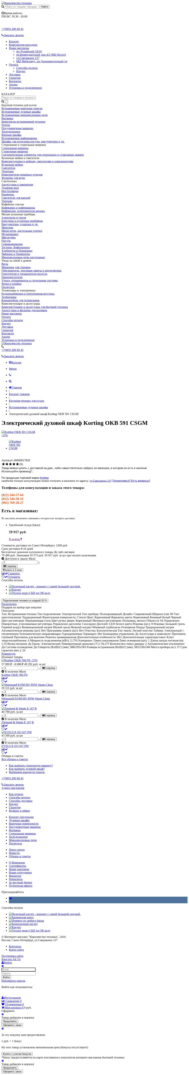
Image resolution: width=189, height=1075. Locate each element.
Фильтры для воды (13, 177)
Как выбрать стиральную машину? (31, 765)
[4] (14, 464)
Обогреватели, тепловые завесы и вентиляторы (31, 270)
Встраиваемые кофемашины (19, 138)
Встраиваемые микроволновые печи (24, 115)
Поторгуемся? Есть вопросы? (131, 480)
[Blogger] (19, 994)
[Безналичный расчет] (23, 924)
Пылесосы (8, 287)
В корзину (10, 566)
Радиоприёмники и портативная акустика (27, 293)
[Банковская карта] (21, 917)
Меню (13, 368)
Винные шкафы (11, 134)
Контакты (15, 81)
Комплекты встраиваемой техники (23, 121)
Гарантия (14, 77)
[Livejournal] (4, 994)
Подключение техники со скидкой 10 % (25, 600)
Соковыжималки (12, 244)
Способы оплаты (27, 67)
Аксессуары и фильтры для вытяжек (24, 310)
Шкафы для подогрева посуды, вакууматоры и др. (33, 141)
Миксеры (7, 227)
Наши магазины (19, 48)
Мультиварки (9, 234)
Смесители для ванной (15, 197)
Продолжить (10, 1021)
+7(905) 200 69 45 (12, 29)
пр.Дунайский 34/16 (29, 51)
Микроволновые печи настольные (23, 257)
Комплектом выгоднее (23, 44)
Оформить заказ (12, 1025)
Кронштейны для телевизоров (20, 300)
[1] (3, 464)
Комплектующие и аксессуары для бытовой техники (34, 307)
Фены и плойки (11, 283)
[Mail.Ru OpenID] (9, 994)
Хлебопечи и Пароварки (16, 250)
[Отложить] (4, 681)
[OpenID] (24, 994)
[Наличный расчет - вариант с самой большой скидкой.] (45, 586)
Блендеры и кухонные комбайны (22, 220)
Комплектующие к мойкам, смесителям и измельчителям (37, 161)
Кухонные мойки (12, 164)
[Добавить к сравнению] (4, 678)
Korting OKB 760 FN (14, 674)
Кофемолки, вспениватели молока (23, 211)
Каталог (14, 41)
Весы (4, 263)
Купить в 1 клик (13, 570)
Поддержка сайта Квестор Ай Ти (12, 957)
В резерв (14, 539)
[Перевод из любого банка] (26, 920)
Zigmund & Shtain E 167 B (17, 722)
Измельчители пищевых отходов (22, 174)
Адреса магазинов (12, 787)
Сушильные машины (14, 151)
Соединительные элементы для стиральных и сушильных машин (42, 154)
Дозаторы (7, 171)
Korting (44, 477)
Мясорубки (8, 237)
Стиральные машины (14, 148)
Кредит (20, 71)
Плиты (5, 124)
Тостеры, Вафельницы (15, 247)
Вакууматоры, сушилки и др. (19, 224)
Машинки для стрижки (16, 267)
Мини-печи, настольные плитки (21, 230)
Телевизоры (8, 297)
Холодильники (10, 131)
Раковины (7, 194)
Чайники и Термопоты (15, 254)
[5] (17, 464)
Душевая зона (10, 187)
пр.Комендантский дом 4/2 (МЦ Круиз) (41, 54)
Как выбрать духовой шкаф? (27, 768)
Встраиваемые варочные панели (21, 108)
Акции (13, 84)
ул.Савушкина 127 (27, 58)
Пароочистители (12, 277)
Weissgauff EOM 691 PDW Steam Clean (25, 698)
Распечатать (9, 604)
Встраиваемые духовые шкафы (21, 111)
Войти (6, 977)
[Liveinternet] (14, 994)
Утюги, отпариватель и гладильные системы (29, 280)
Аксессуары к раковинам (17, 184)
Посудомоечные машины (17, 128)
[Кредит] (15, 589)
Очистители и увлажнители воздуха (24, 273)
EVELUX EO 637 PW (15, 746)
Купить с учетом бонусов (17, 1054)
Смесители (8, 168)
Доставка (14, 74)
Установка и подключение (25, 87)
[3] (10, 464)
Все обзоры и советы (14, 759)
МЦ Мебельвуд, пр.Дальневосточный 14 (41, 61)
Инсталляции (9, 191)
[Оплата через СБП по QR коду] (29, 593)
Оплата (13, 64)
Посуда (6, 240)
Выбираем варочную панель (27, 772)
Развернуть (8, 653)
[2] (7, 464)
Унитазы (6, 201)
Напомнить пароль (13, 980)
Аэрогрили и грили (13, 217)
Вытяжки (7, 118)
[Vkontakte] (10, 898)
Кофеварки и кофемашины (18, 207)
